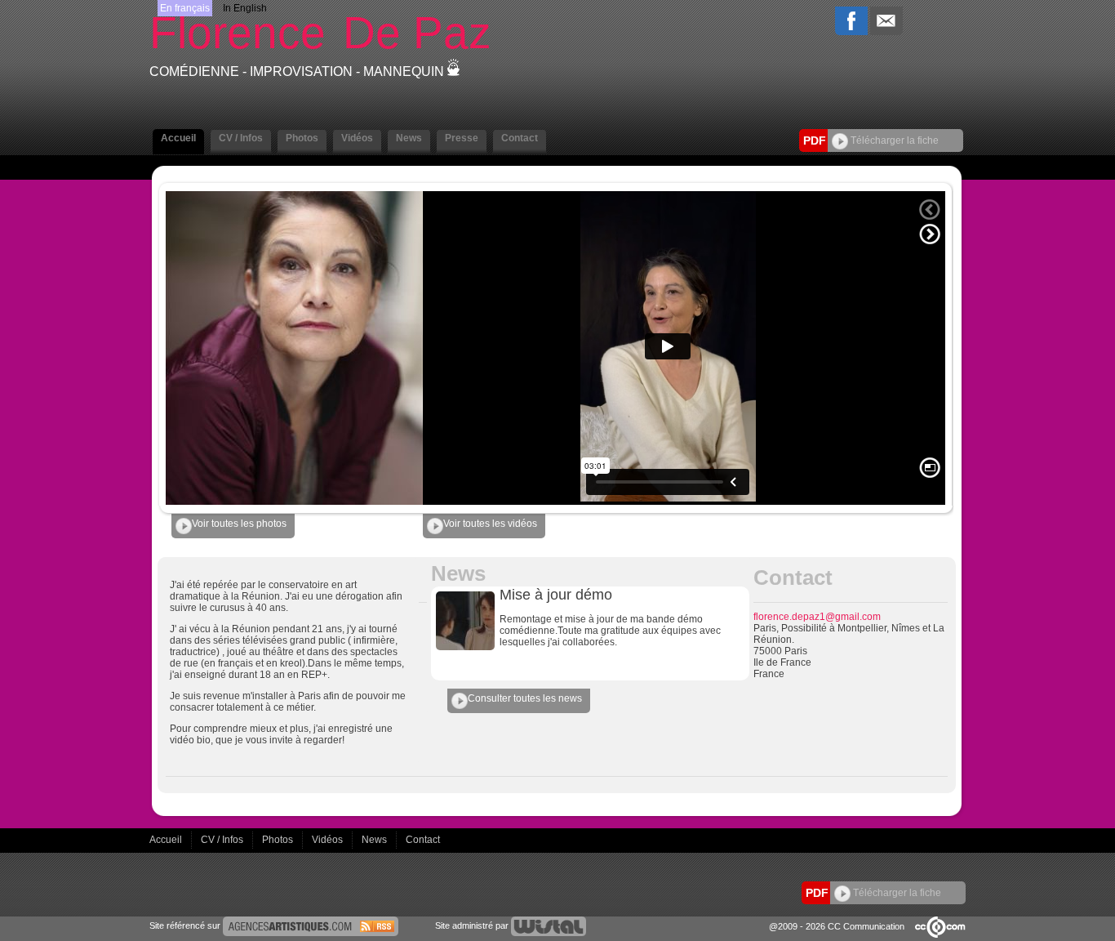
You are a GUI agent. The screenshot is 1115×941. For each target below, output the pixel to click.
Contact (423, 839)
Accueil (166, 839)
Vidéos (328, 839)
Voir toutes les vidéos (490, 523)
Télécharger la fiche (893, 140)
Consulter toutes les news (525, 698)
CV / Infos (223, 839)
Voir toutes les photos (239, 523)
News (375, 839)
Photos (278, 839)
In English (245, 8)
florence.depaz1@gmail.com (817, 616)
